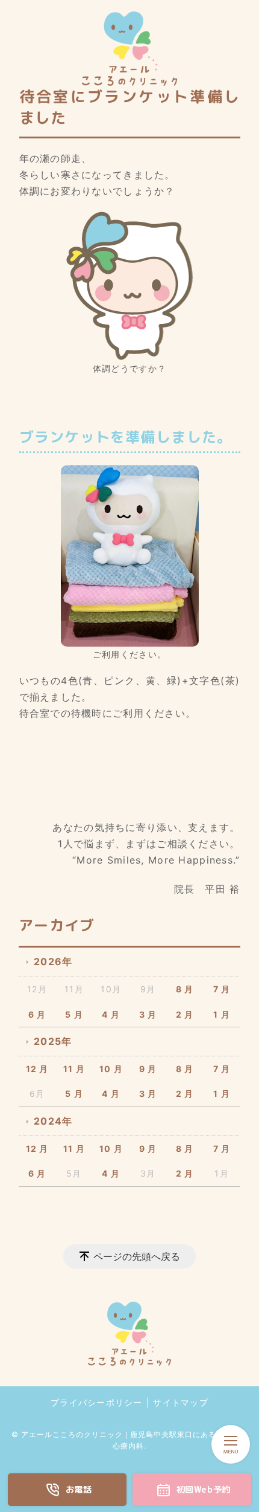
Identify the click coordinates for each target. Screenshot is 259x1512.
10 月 (111, 1069)
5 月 (74, 1014)
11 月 (74, 1069)
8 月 (185, 989)
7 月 (222, 989)
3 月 (148, 1014)
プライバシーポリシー (97, 1402)
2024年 (53, 1121)
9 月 (148, 1069)
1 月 (221, 1014)
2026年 (53, 961)
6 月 (37, 1014)
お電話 (79, 1490)
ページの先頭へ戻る (136, 1256)
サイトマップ (180, 1402)
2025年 (53, 1041)
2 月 (185, 1014)
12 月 (37, 1069)
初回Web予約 (203, 1490)
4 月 (111, 1014)
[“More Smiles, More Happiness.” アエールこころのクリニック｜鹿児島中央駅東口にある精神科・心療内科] (129, 48)
